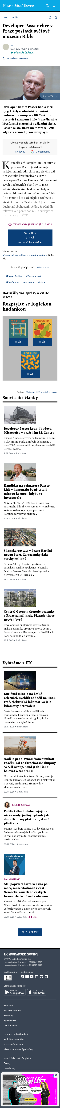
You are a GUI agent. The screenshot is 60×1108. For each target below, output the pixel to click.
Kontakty (8, 1006)
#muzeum (29, 282)
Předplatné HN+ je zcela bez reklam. (41, 392)
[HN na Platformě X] (22, 976)
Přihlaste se (42, 267)
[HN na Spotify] (41, 976)
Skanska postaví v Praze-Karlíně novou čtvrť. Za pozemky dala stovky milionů (28, 554)
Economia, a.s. (24, 959)
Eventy (7, 1063)
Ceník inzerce (10, 1026)
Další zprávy (30, 932)
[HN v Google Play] (14, 992)
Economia (8, 1016)
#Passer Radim (14, 276)
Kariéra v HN (10, 1021)
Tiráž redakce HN (12, 1011)
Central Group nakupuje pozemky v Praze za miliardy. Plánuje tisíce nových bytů (29, 615)
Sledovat (20, 152)
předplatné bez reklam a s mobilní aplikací (25, 254)
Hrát (18, 341)
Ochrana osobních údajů (16, 1034)
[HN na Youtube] (46, 976)
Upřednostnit (43, 152)
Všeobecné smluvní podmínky (18, 1049)
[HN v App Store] (36, 992)
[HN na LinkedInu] (36, 976)
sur (11, 45)
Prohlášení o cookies (14, 1039)
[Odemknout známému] (55, 17)
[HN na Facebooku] (27, 976)
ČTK (51, 96)
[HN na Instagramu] (31, 976)
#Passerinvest (33, 276)
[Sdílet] (50, 17)
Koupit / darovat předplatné (17, 1058)
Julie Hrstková (21, 804)
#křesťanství (12, 282)
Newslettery (10, 1068)
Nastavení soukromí (13, 1044)
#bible (41, 282)
